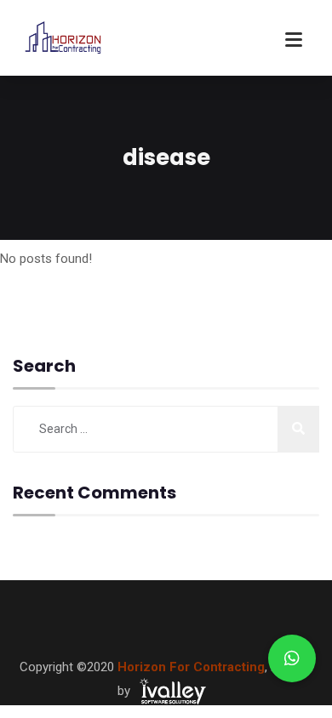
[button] (292, 658)
